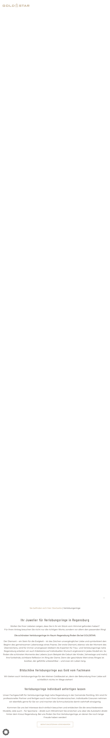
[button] (6, 732)
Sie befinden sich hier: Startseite (46, 608)
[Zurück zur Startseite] (16, 5)
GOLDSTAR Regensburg (104, 597)
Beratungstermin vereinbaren (55, 724)
